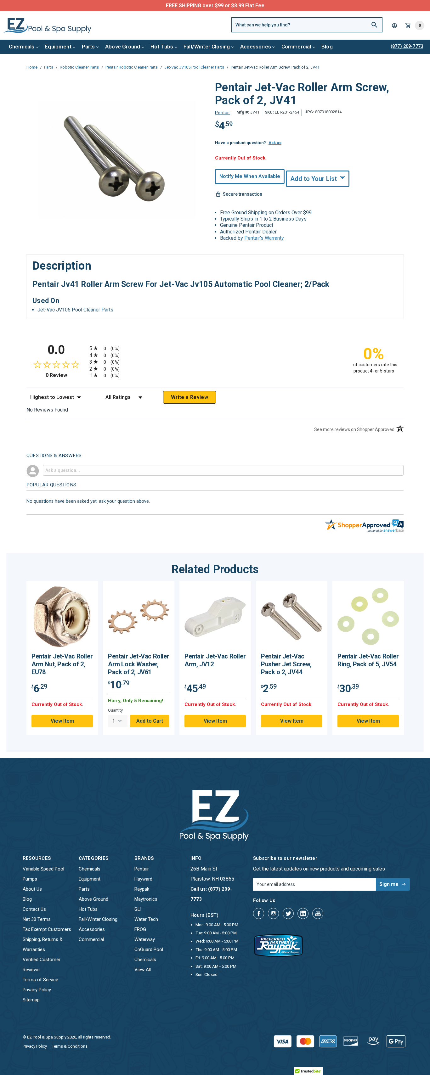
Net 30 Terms (37, 919)
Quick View (62, 619)
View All (142, 969)
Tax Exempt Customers (47, 929)
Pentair (141, 869)
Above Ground (122, 46)
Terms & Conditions (70, 1046)
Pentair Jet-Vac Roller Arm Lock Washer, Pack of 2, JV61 (138, 664)
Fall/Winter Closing (207, 46)
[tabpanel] (62, 658)
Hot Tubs (161, 46)
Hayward (143, 879)
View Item (62, 721)
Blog (327, 46)
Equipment (58, 46)
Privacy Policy (37, 990)
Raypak (141, 889)
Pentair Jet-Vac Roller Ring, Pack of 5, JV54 (368, 660)
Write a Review (189, 397)
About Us (32, 889)
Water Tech (146, 919)
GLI (137, 909)
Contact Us (34, 909)
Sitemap (31, 1000)
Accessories (255, 46)
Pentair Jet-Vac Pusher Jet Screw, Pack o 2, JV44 (286, 664)
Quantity (115, 710)
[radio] (215, 348)
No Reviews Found (47, 410)
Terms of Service (40, 980)
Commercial (296, 46)
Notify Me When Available (249, 176)
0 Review (66, 375)
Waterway (144, 939)
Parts (88, 46)
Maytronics (145, 899)
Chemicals (22, 46)
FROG (140, 929)
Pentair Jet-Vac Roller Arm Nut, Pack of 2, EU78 (62, 664)
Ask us (275, 142)
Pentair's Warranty (264, 238)
